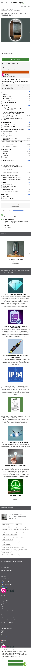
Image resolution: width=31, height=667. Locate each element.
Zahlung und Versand (7, 611)
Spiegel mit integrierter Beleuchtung (10, 542)
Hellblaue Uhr (6, 151)
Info (28, 91)
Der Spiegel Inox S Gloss (16, 259)
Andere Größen (15, 60)
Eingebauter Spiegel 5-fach (10, 133)
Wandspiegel (5, 527)
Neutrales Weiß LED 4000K (10, 165)
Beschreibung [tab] (15, 204)
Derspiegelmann (7, 628)
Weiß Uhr (5, 153)
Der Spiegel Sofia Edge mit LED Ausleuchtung (17, 515)
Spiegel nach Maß (23, 549)
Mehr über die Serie (18, 210)
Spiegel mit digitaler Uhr (7, 539)
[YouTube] (2, 632)
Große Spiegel (5, 549)
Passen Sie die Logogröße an (10, 191)
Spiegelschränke (5, 603)
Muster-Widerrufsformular (8, 619)
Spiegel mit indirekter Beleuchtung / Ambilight (13, 547)
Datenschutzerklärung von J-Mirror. (10, 658)
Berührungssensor (8, 98)
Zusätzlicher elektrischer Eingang (9, 187)
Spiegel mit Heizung (19, 532)
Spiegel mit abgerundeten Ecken (9, 534)
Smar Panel (6, 196)
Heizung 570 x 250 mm (9, 126)
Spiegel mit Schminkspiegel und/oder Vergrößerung (14, 537)
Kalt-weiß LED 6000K (8, 169)
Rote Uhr (5, 157)
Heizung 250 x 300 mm (9, 124)
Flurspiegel (24, 527)
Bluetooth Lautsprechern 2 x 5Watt (12, 177)
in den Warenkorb (16, 72)
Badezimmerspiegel (14, 527)
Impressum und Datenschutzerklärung (11, 617)
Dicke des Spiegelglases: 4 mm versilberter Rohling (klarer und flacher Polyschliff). (12, 108)
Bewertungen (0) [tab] (15, 206)
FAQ (2, 607)
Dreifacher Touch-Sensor (9, 102)
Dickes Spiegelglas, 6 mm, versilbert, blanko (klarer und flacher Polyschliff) (12, 116)
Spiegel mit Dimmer (6, 552)
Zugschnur (5, 94)
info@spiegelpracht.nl (7, 581)
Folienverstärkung (7, 184)
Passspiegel (13, 549)
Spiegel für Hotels (6, 544)
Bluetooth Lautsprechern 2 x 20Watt (12, 179)
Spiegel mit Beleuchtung (7, 524)
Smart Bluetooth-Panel (9, 198)
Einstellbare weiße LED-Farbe (11, 172)
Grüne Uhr (5, 155)
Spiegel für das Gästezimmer (21, 529)
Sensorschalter (7, 96)
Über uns (3, 605)
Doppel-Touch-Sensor (9, 100)
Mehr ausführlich (11, 167)
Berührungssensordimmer (10, 146)
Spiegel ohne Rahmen (7, 532)
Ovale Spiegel (19, 524)
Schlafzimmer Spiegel (7, 529)
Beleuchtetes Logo (8, 189)
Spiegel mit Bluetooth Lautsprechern (10, 554)
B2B (2, 582)
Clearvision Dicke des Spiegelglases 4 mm (12, 119)
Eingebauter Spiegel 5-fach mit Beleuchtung (11, 139)
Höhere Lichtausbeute (8, 144)
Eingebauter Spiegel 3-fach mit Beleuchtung (11, 136)
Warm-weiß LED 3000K (9, 163)
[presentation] (29, 32)
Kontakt (3, 615)
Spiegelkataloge (5, 601)
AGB (2, 609)
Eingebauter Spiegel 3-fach (10, 131)
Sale (2, 613)
